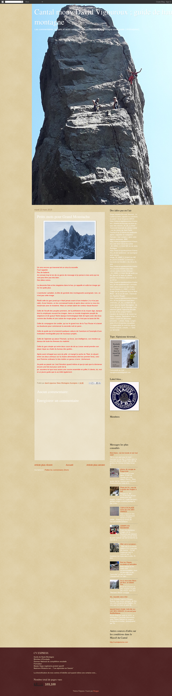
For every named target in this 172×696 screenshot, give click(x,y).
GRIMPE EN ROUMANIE (125, 527)
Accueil (69, 465)
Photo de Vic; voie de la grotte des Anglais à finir (128, 489)
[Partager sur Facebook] (97, 383)
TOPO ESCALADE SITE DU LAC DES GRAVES (127, 509)
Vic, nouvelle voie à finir (118, 597)
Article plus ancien (96, 465)
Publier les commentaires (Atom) (57, 470)
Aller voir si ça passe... (128, 544)
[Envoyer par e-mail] (90, 383)
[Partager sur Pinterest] (99, 383)
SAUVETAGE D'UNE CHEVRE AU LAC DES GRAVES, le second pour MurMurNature (123, 611)
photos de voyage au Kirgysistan (127, 470)
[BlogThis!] (92, 383)
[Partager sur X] (95, 383)
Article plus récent (43, 465)
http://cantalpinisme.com (119, 642)
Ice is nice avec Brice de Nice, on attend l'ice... (128, 583)
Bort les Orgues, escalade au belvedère (128, 563)
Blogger (96, 691)
